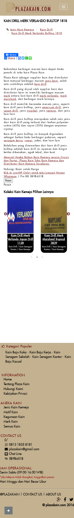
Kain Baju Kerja (40, 352)
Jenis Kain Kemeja (16, 407)
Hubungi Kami (13, 389)
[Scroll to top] (8, 510)
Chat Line (15, 454)
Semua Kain (12, 426)
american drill (51, 107)
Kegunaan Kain (14, 417)
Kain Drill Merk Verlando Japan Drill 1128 (20, 239)
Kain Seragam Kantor (47, 357)
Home (8, 379)
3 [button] (42, 257)
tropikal (32, 110)
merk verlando (49, 95)
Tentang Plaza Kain (16, 384)
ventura (51, 110)
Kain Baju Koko (16, 352)
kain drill (40, 84)
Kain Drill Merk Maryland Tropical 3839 (54, 239)
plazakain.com (56, 505)
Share (11, 58)
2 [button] (37, 257)
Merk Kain (11, 422)
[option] (20, 225)
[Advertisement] (37, 303)
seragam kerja (13, 140)
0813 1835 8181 (19, 445)
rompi (29, 140)
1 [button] (31, 257)
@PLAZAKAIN (9, 494)
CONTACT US (32, 494)
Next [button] (68, 214)
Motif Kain (11, 412)
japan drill (11, 110)
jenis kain (51, 81)
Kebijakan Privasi (15, 394)
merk (7, 95)
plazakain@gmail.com (24, 449)
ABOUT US (53, 494)
